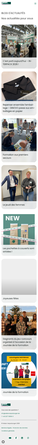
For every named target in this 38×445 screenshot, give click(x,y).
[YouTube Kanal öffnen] (10, 438)
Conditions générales (7, 431)
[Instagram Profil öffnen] (28, 438)
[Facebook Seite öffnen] (16, 438)
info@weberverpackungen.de (10, 413)
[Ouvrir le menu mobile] (35, 3)
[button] (3, 442)
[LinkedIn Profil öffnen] (22, 438)
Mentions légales (6, 428)
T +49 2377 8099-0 (7, 416)
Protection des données (20, 428)
